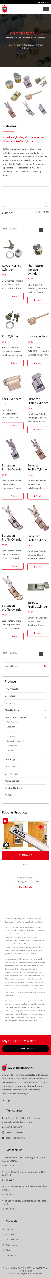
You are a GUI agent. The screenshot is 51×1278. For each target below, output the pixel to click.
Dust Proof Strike (20, 1007)
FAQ (8, 1250)
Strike (31, 1017)
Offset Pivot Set (28, 1014)
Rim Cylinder (10, 336)
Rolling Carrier (10, 1017)
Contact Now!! (26, 1049)
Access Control (12, 781)
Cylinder (25, 48)
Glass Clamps (30, 1011)
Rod (40, 1014)
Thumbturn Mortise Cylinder (35, 269)
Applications (11, 1245)
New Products (11, 689)
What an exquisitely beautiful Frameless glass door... (24, 1188)
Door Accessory (12, 774)
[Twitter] (6, 1100)
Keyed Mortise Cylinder (11, 267)
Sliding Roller (19, 1017)
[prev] (4, 204)
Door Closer (10, 696)
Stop (27, 1017)
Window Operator (11, 1020)
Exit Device (10, 703)
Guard (37, 1011)
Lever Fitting (14, 1014)
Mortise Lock (12, 746)
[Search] (45, 666)
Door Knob (42, 1004)
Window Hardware (13, 788)
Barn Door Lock (13, 722)
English (45, 2)
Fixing (38, 1007)
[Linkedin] (9, 1100)
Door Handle (10, 767)
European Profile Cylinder (37, 401)
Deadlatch (11, 727)
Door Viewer (9, 1007)
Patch (36, 1014)
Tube (40, 1017)
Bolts (37, 1001)
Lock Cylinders (37, 336)
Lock (20, 1014)
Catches (42, 1001)
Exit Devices (31, 1007)
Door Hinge (10, 760)
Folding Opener (19, 1011)
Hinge (7, 1014)
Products (10, 1234)
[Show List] (47, 212)
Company (10, 1229)
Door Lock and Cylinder (33, 45)
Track (36, 1017)
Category (18, 45)
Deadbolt (10, 732)
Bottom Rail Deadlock (15, 741)
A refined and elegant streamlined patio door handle (24, 1202)
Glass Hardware (12, 710)
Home (10, 45)
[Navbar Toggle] (46, 9)
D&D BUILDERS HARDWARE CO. (32, 1268)
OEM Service (12, 1240)
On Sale (8, 795)
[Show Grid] (44, 212)
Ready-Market (36, 1274)
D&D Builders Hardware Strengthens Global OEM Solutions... (23, 1159)
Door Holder (32, 1004)
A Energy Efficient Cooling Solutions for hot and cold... (23, 1173)
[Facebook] (3, 1100)
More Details (25, 887)
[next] (46, 204)
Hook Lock (11, 736)
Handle (43, 1011)
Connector (8, 1004)
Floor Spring (9, 1011)
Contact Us (22, 1020)
